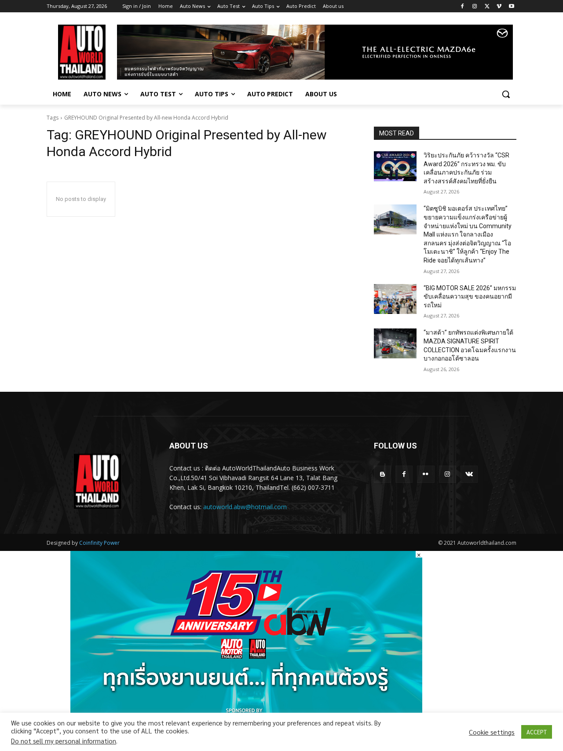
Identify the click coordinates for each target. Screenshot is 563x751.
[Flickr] (425, 474)
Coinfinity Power (99, 543)
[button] (505, 94)
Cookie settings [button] (492, 732)
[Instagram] (475, 6)
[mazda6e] (315, 52)
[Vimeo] (499, 6)
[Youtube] (511, 6)
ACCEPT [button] (536, 732)
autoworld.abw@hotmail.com (245, 507)
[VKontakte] (469, 474)
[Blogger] (382, 474)
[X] (487, 6)
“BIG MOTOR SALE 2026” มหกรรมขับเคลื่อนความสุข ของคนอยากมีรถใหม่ (470, 296)
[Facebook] (462, 6)
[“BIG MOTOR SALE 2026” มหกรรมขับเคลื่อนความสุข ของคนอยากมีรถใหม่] (395, 299)
